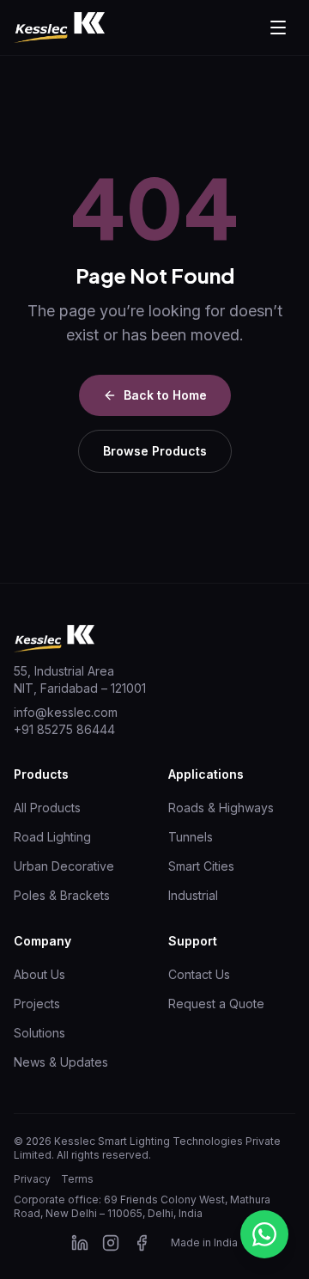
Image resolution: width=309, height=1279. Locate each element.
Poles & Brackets (62, 895)
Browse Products (155, 451)
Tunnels (190, 836)
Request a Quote (216, 1003)
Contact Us (199, 974)
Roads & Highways (221, 807)
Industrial (193, 895)
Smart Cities (201, 866)
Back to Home (165, 395)
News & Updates (61, 1062)
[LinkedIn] (79, 1242)
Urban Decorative (64, 866)
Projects (37, 1003)
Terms (77, 1178)
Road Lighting (52, 836)
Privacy (32, 1178)
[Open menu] (278, 27)
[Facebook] (141, 1242)
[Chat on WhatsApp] (264, 1234)
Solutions (39, 1032)
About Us (39, 974)
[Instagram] (110, 1242)
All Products (47, 807)
